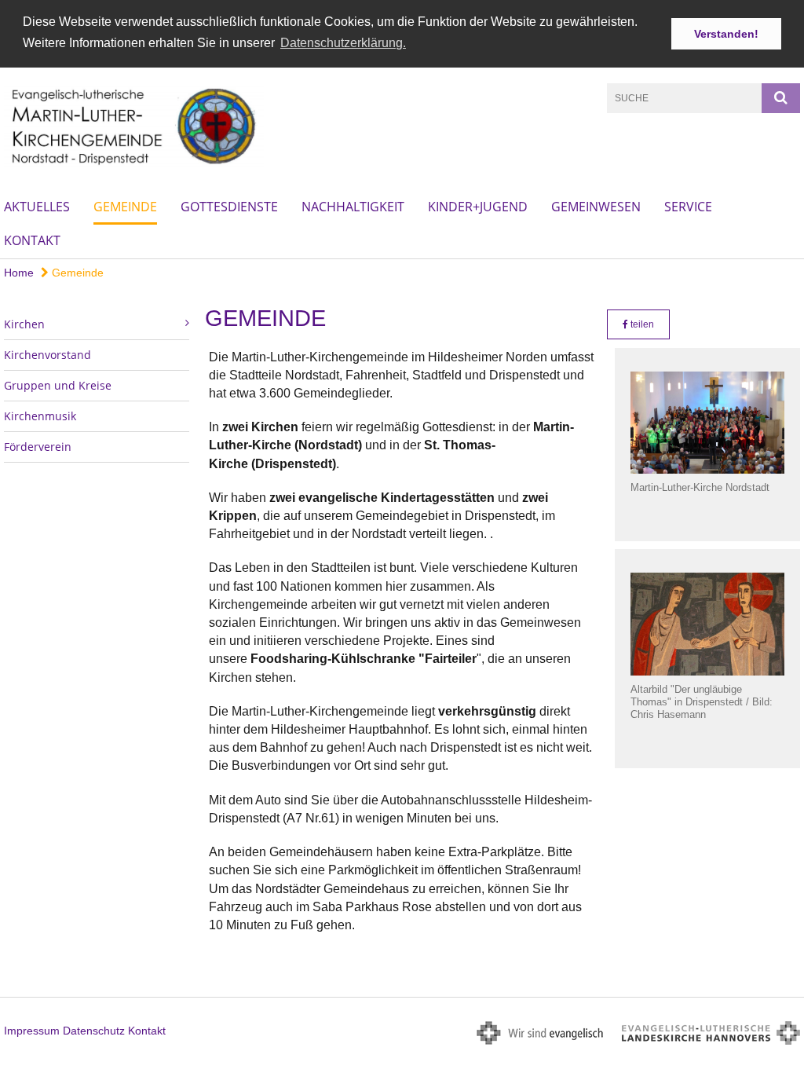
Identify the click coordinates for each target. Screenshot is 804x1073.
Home (19, 272)
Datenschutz (94, 1030)
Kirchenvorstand (47, 354)
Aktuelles (37, 206)
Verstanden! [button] (726, 33)
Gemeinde (125, 206)
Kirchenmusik (40, 415)
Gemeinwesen (596, 206)
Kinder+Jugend (478, 206)
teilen (641, 324)
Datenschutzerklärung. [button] (343, 42)
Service (688, 206)
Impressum (32, 1030)
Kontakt (32, 240)
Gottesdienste (229, 206)
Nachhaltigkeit (353, 206)
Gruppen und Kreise (57, 385)
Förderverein (37, 446)
